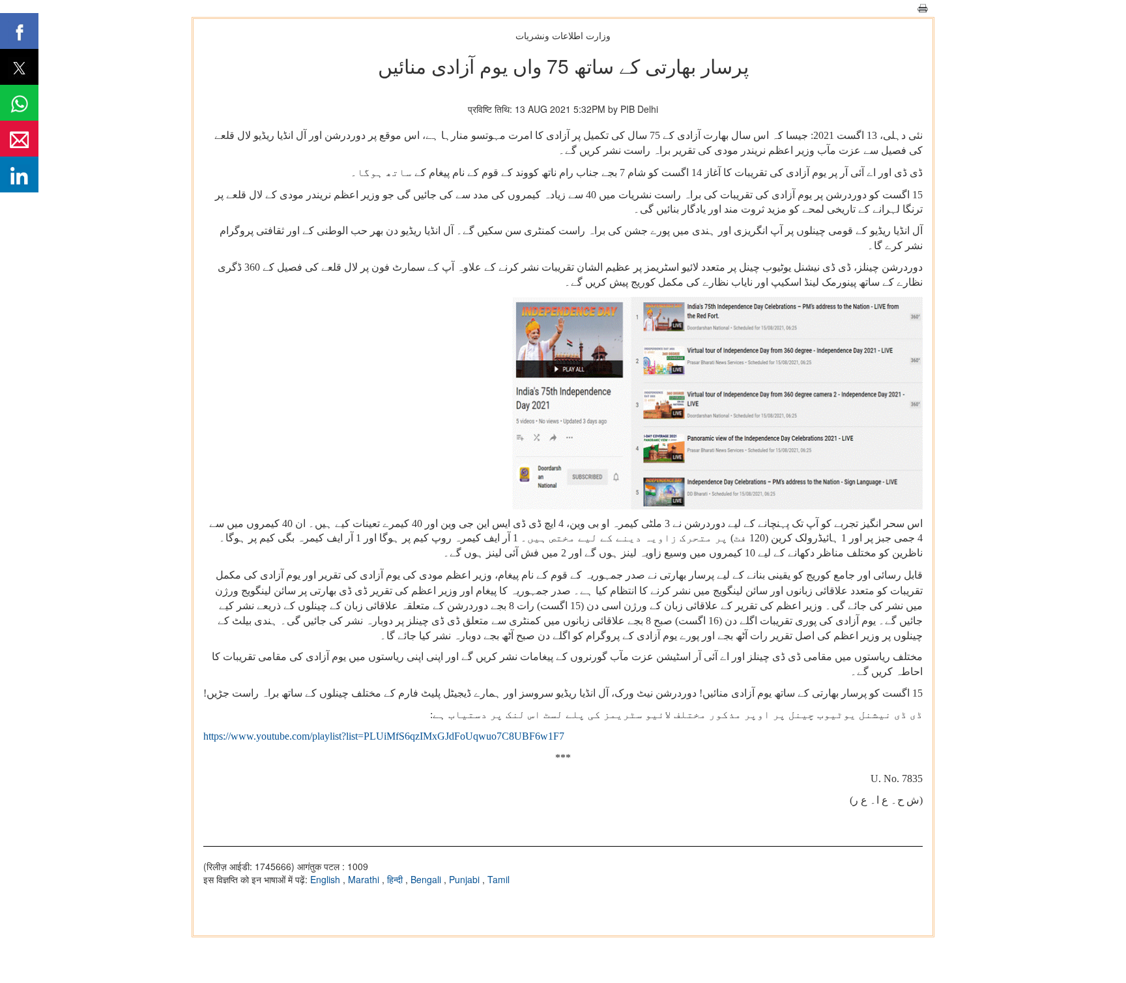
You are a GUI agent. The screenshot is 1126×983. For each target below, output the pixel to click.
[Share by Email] (19, 139)
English (326, 879)
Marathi (365, 879)
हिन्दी (396, 879)
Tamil (498, 879)
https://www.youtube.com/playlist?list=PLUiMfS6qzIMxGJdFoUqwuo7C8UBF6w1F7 (383, 736)
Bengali (427, 879)
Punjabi (465, 879)
